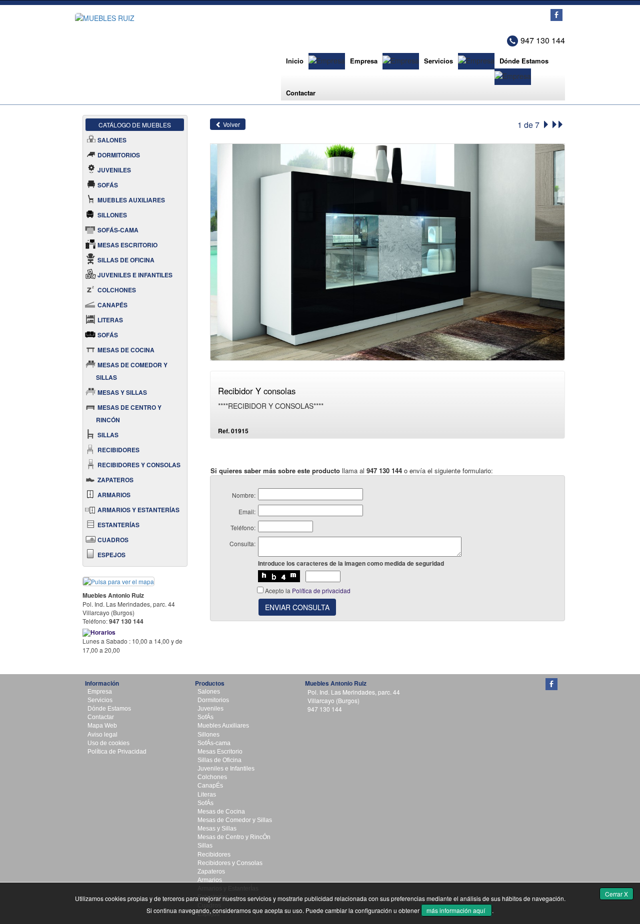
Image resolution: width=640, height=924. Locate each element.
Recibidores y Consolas (230, 863)
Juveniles (211, 708)
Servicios (438, 60)
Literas (207, 794)
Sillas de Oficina (220, 760)
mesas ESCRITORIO (128, 244)
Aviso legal (103, 734)
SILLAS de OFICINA (126, 259)
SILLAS (108, 434)
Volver (231, 124)
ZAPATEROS (116, 479)
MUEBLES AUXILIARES (131, 199)
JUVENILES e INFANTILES (135, 274)
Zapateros (211, 871)
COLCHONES (117, 289)
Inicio (295, 60)
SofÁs (206, 717)
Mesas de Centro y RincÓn (234, 837)
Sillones (209, 734)
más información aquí (456, 910)
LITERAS (110, 319)
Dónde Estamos (524, 60)
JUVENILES (114, 169)
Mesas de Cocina (221, 811)
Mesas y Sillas (217, 828)
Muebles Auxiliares (223, 725)
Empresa (364, 60)
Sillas (205, 845)
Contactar (301, 92)
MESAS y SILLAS (122, 392)
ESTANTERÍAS (119, 524)
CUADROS (113, 539)
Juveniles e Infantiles (226, 768)
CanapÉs (210, 785)
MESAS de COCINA (126, 349)
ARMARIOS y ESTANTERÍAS (139, 509)
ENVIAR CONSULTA (297, 607)
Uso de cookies (109, 743)
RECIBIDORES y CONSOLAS (139, 464)
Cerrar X (616, 894)
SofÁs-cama (214, 743)
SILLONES (112, 214)
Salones (209, 691)
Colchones (212, 777)
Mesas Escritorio (220, 751)
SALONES (112, 139)
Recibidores (214, 854)
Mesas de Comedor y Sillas (235, 820)
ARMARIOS (114, 494)
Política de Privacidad (117, 751)
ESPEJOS (112, 554)
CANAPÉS (113, 304)
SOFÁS (108, 184)
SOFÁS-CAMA (118, 229)
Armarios (210, 880)
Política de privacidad (321, 590)
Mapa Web (102, 725)
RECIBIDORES (119, 449)
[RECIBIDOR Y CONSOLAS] (387, 251)
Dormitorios (213, 700)
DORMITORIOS (119, 154)
